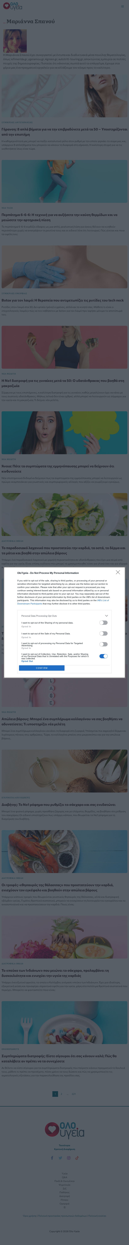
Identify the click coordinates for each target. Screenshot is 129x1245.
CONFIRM (42, 668)
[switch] (103, 623)
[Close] (119, 573)
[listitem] (64, 615)
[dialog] (64, 622)
